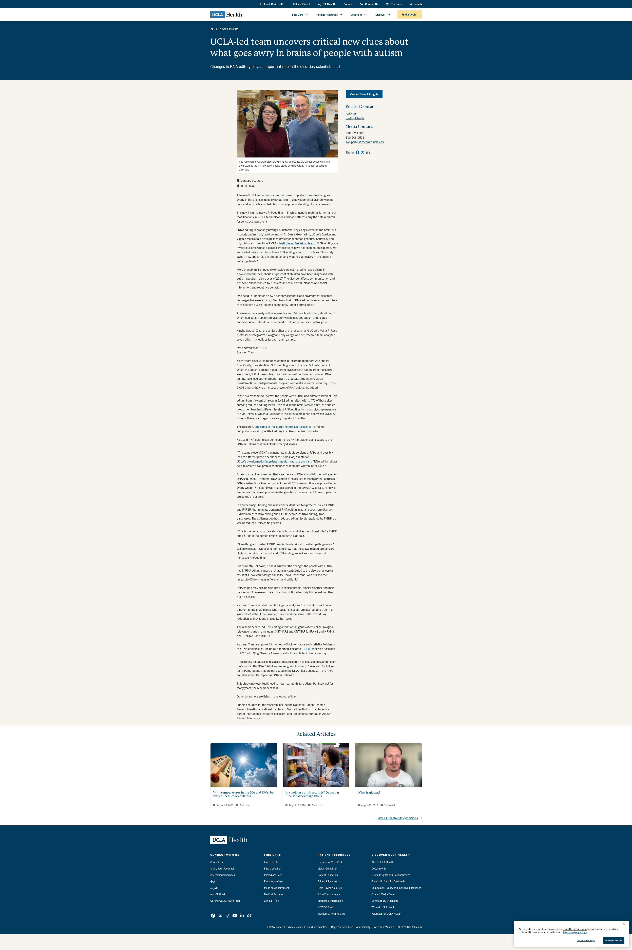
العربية (214, 887)
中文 (213, 881)
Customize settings (586, 940)
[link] (357, 152)
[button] (272, 4)
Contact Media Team (383, 894)
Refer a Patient (301, 4)
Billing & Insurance (328, 881)
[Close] (624, 924)
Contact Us (371, 3)
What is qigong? (369, 792)
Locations (356, 14)
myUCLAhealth (327, 4)
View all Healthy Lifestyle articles (398, 818)
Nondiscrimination (316, 927)
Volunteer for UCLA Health (386, 913)
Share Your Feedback (222, 868)
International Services (222, 874)
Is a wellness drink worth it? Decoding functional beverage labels (312, 794)
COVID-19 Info (326, 907)
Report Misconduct (342, 927)
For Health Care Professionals (388, 881)
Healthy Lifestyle (355, 118)
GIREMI (306, 649)
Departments (378, 868)
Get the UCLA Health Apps (225, 900)
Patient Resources (327, 14)
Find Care (297, 14)
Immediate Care (273, 874)
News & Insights (229, 28)
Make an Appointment (276, 887)
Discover (380, 14)
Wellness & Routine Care (331, 913)
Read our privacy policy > (575, 932)
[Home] (211, 29)
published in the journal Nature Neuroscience (283, 426)
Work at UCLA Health (383, 907)
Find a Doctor (410, 14)
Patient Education (328, 874)
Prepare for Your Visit (330, 862)
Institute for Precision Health (297, 243)
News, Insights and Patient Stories (390, 874)
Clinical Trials (271, 900)
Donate (348, 4)
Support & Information (330, 900)
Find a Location (272, 868)
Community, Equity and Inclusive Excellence (396, 887)
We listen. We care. (384, 927)
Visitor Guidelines (328, 868)
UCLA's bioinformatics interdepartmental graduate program (274, 461)
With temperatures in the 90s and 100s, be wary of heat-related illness (243, 794)
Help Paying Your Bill (330, 887)
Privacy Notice (295, 927)
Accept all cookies (613, 940)
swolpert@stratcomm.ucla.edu (365, 142)
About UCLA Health (382, 862)
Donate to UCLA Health (384, 900)
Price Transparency (329, 894)
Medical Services (273, 894)
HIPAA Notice (275, 927)
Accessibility (363, 927)
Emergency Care (273, 881)
